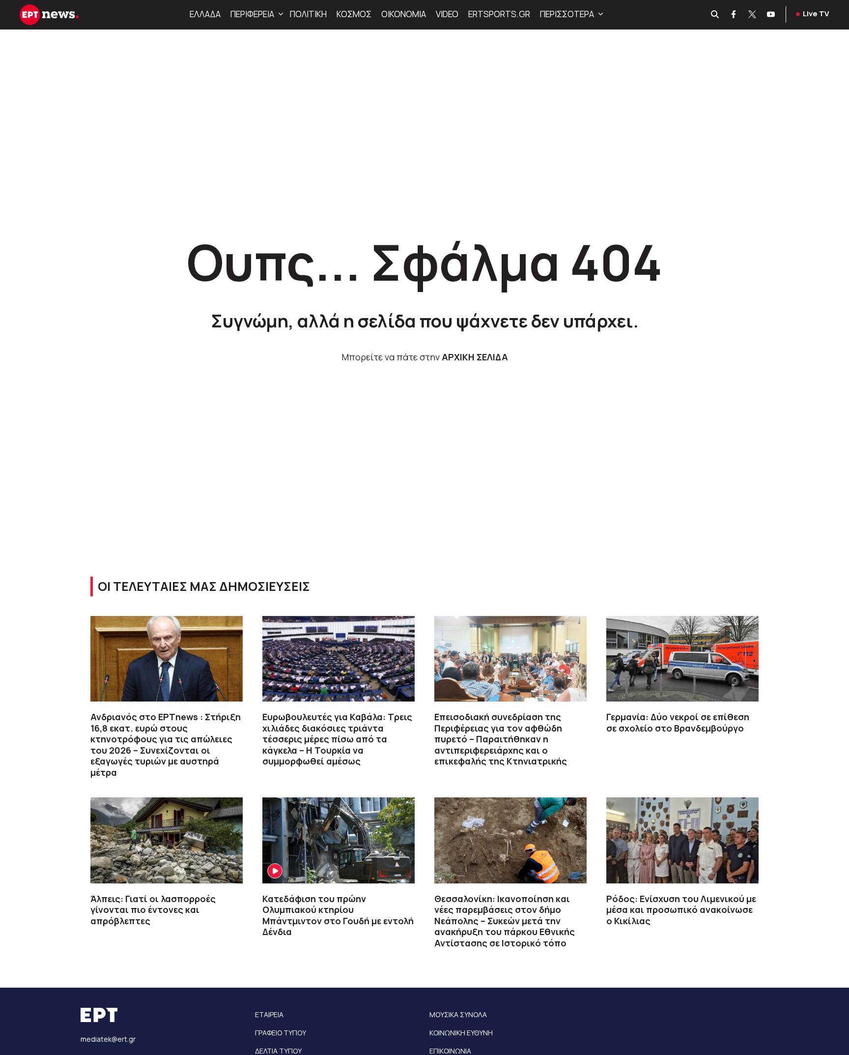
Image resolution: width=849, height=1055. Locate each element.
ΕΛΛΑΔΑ (205, 14)
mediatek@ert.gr (108, 1039)
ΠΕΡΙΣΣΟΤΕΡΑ (567, 14)
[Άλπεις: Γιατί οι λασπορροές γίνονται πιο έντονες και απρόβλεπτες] (166, 840)
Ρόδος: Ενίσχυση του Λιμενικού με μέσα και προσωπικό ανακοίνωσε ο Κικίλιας (681, 910)
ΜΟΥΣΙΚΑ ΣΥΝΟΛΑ (458, 1014)
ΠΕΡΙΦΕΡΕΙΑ (252, 14)
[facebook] (734, 14)
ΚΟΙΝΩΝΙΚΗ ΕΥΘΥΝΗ (461, 1032)
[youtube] (771, 14)
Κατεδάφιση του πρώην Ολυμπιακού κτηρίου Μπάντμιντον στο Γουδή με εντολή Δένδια (338, 915)
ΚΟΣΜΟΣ (354, 14)
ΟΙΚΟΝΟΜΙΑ (403, 14)
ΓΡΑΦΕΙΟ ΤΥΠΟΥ (280, 1032)
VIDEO (447, 14)
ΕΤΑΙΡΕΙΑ (269, 1014)
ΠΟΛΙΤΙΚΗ (308, 14)
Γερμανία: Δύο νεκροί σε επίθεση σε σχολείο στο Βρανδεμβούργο (677, 722)
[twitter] (752, 14)
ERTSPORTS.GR (499, 14)
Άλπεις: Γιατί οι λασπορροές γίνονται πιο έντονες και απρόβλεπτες (153, 910)
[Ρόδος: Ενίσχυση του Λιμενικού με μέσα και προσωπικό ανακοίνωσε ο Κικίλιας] (682, 840)
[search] (715, 14)
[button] (279, 14)
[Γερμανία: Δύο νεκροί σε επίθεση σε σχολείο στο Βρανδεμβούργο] (682, 659)
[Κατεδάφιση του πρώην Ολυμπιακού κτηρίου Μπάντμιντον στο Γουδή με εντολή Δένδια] (338, 840)
